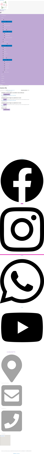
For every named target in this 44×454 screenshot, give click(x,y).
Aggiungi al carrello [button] (6, 94)
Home (0, 85)
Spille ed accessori (6, 41)
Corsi (2, 74)
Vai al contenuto (2, 0)
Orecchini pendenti (7, 35)
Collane (5, 27)
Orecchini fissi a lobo (7, 33)
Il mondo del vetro (3, 15)
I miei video (2, 76)
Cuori (5, 61)
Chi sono (2, 17)
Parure (4, 39)
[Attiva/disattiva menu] (6, 21)
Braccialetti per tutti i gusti (7, 25)
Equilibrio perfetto (7, 63)
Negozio (2, 80)
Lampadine (5, 51)
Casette (5, 47)
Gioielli (2, 19)
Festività (5, 49)
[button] (3, 20)
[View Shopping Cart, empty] (0, 12)
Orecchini (5, 29)
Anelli (4, 23)
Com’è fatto (2, 78)
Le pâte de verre (6, 53)
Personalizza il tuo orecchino (8, 37)
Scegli (5, 99)
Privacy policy (3, 82)
